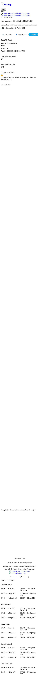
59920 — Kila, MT (7, 588)
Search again (7, 17)
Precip (7, 4)
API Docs (22, 13)
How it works (14, 13)
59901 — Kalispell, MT (9, 598)
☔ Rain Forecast (20, 34)
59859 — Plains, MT (27, 598)
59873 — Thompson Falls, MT (27, 589)
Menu (3, 9)
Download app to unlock (9, 77)
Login (27, 13)
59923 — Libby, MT (8, 593)
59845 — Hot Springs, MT (28, 594)
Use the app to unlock (26, 77)
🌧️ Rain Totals (7, 34)
